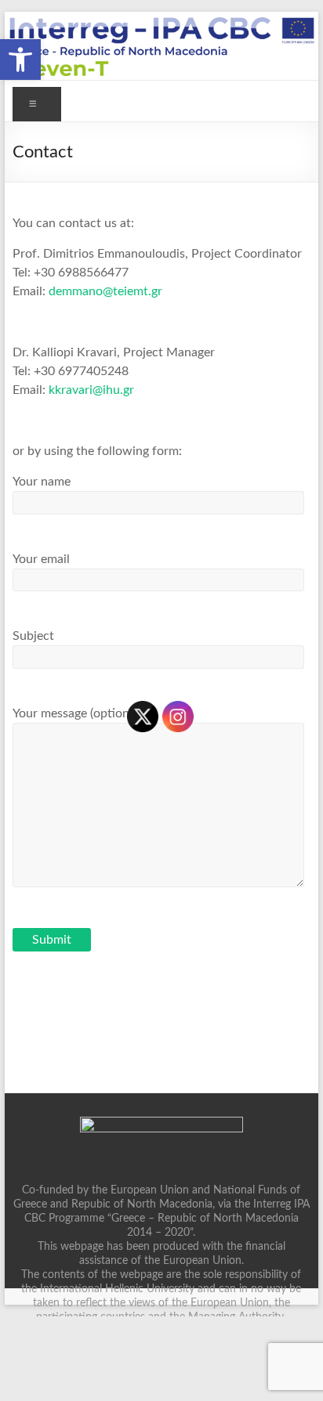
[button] (20, 59)
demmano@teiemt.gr (105, 291)
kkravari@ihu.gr (91, 390)
